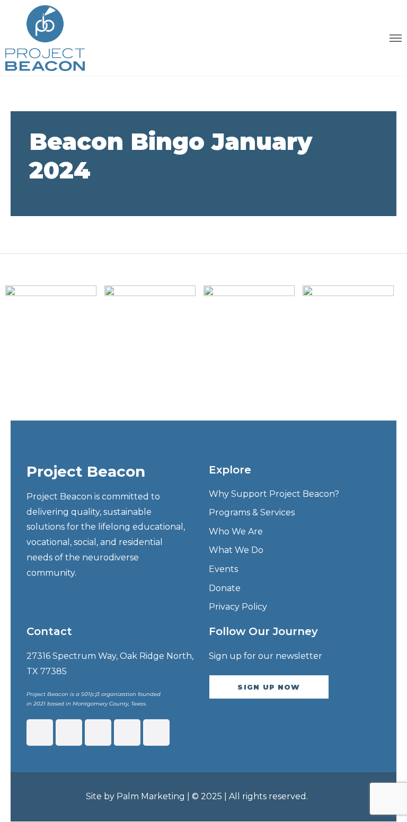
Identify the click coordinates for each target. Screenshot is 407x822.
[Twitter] (127, 732)
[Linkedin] (98, 732)
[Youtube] (156, 732)
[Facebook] (39, 732)
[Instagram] (69, 732)
